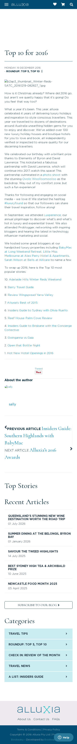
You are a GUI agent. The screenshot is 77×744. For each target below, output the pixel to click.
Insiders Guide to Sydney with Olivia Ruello (38, 310)
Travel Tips (18, 633)
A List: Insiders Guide (26, 676)
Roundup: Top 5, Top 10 (23, 71)
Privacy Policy (51, 729)
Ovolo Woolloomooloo (39, 179)
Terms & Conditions (29, 729)
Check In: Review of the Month (34, 655)
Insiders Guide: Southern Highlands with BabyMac (37, 435)
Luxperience (52, 215)
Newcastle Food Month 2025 (32, 583)
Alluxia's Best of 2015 (22, 302)
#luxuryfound (13, 203)
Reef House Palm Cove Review (30, 318)
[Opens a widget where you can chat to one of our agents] (63, 737)
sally (12, 404)
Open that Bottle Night (24, 345)
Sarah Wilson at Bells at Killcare (27, 260)
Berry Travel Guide (21, 287)
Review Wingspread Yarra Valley (30, 295)
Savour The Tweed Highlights (33, 551)
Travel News (19, 666)
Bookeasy (17, 739)
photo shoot (52, 174)
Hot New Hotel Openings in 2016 (30, 353)
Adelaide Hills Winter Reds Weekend (35, 279)
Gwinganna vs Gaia (20, 337)
